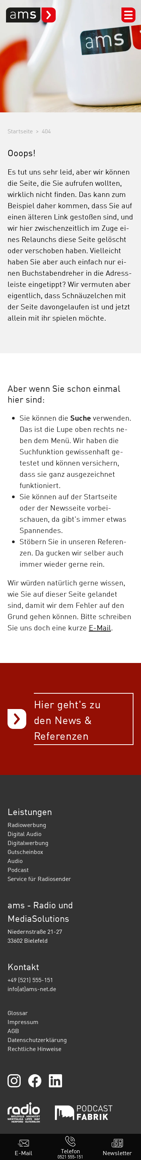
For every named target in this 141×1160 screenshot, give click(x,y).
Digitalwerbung (28, 842)
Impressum (23, 1022)
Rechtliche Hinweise (34, 1049)
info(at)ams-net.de (32, 989)
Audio (15, 860)
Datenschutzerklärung (37, 1040)
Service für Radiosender (39, 878)
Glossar (18, 1013)
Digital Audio (24, 834)
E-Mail (100, 627)
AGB (13, 1031)
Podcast (18, 869)
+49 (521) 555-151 (30, 980)
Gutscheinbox (25, 851)
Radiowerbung (27, 825)
